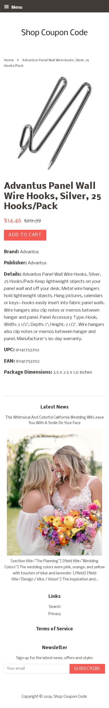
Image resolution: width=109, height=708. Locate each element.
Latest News (54, 407)
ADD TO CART (25, 234)
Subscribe (87, 668)
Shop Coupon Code (70, 697)
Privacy (54, 614)
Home (8, 60)
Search (55, 607)
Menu (16, 8)
